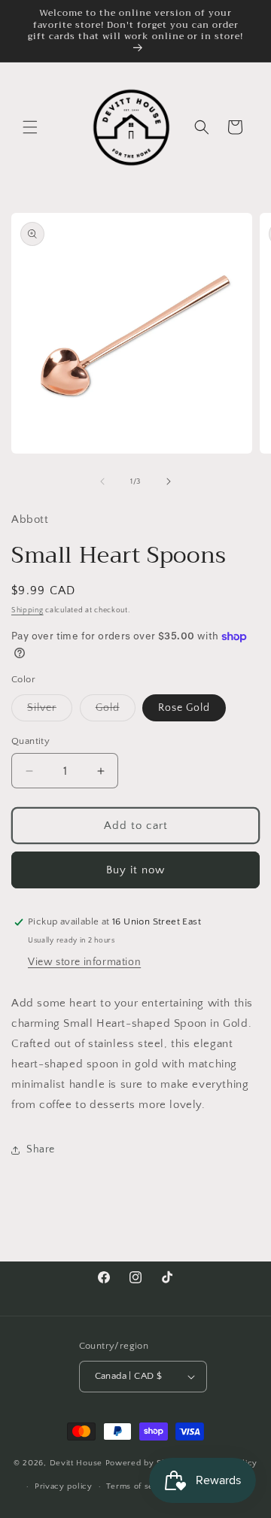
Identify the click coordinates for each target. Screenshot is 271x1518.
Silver (49, 711)
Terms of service (140, 1486)
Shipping (27, 610)
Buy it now (135, 870)
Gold (116, 711)
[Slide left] (102, 481)
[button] (30, 127)
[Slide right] (168, 481)
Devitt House (77, 1463)
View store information (84, 962)
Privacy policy (64, 1486)
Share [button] (40, 1149)
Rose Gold (184, 708)
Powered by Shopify (146, 1463)
